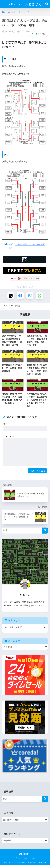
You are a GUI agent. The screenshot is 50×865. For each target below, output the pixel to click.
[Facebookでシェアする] (20, 295)
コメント (8, 436)
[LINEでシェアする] (39, 295)
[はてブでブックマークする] (29, 295)
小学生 (17, 305)
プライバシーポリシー (25, 858)
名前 (5, 424)
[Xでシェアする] (10, 295)
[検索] (45, 531)
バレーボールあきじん (25, 4)
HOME (26, 854)
